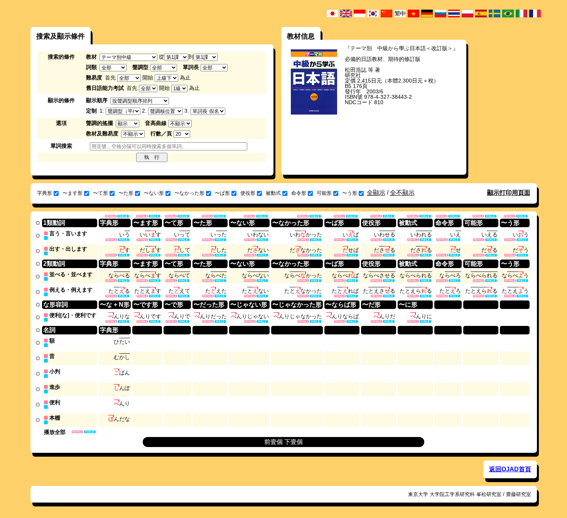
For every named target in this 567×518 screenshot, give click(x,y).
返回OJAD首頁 (510, 469)
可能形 (324, 193)
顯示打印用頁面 (508, 192)
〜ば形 (222, 193)
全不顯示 (402, 192)
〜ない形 (154, 193)
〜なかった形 (189, 193)
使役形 (247, 193)
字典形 (44, 193)
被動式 (273, 193)
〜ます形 (72, 193)
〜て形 (100, 193)
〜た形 (125, 193)
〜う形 (349, 193)
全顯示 (376, 192)
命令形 (298, 193)
